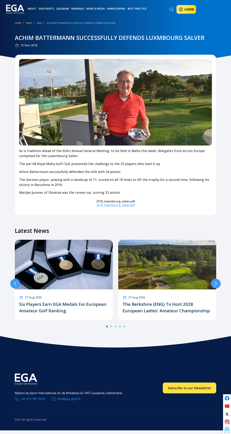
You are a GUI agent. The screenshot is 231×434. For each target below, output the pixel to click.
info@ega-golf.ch (68, 399)
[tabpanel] (64, 280)
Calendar (62, 8)
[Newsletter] (227, 430)
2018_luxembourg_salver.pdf (115, 205)
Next (216, 283)
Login (189, 9)
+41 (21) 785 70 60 (33, 399)
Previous (15, 283)
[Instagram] (227, 422)
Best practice (137, 8)
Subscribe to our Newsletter (189, 388)
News (29, 23)
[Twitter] (227, 414)
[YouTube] (227, 406)
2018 (39, 23)
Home (18, 23)
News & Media (95, 8)
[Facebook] (227, 398)
